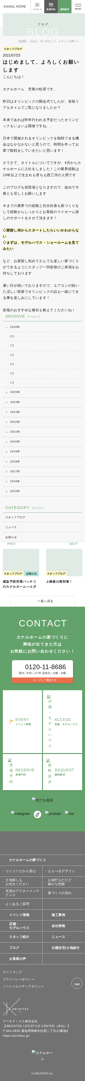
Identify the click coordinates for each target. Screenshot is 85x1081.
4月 (12, 355)
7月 (12, 345)
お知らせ (11, 537)
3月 (12, 364)
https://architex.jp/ (16, 1035)
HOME (22, 41)
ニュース (11, 527)
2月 (12, 373)
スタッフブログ (15, 517)
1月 (12, 382)
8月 (12, 336)
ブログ (33, 41)
